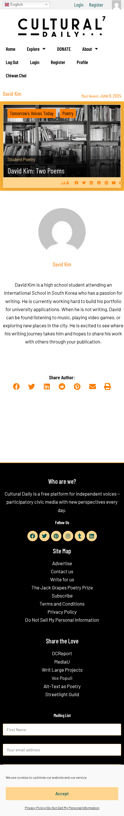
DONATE (64, 49)
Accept (62, 793)
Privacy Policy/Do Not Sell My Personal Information (62, 808)
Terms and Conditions (62, 603)
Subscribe (62, 595)
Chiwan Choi (16, 75)
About (87, 49)
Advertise (62, 563)
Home (10, 49)
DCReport (62, 653)
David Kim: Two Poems (36, 170)
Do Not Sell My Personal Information (62, 620)
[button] (76, 183)
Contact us (62, 571)
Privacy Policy (62, 612)
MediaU (62, 661)
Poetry (68, 113)
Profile (82, 62)
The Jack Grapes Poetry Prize (62, 587)
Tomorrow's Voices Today (32, 113)
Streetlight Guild (62, 694)
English (16, 4)
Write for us (62, 579)
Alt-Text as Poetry (62, 686)
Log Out (12, 62)
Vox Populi (62, 678)
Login (78, 5)
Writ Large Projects (62, 670)
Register (96, 5)
